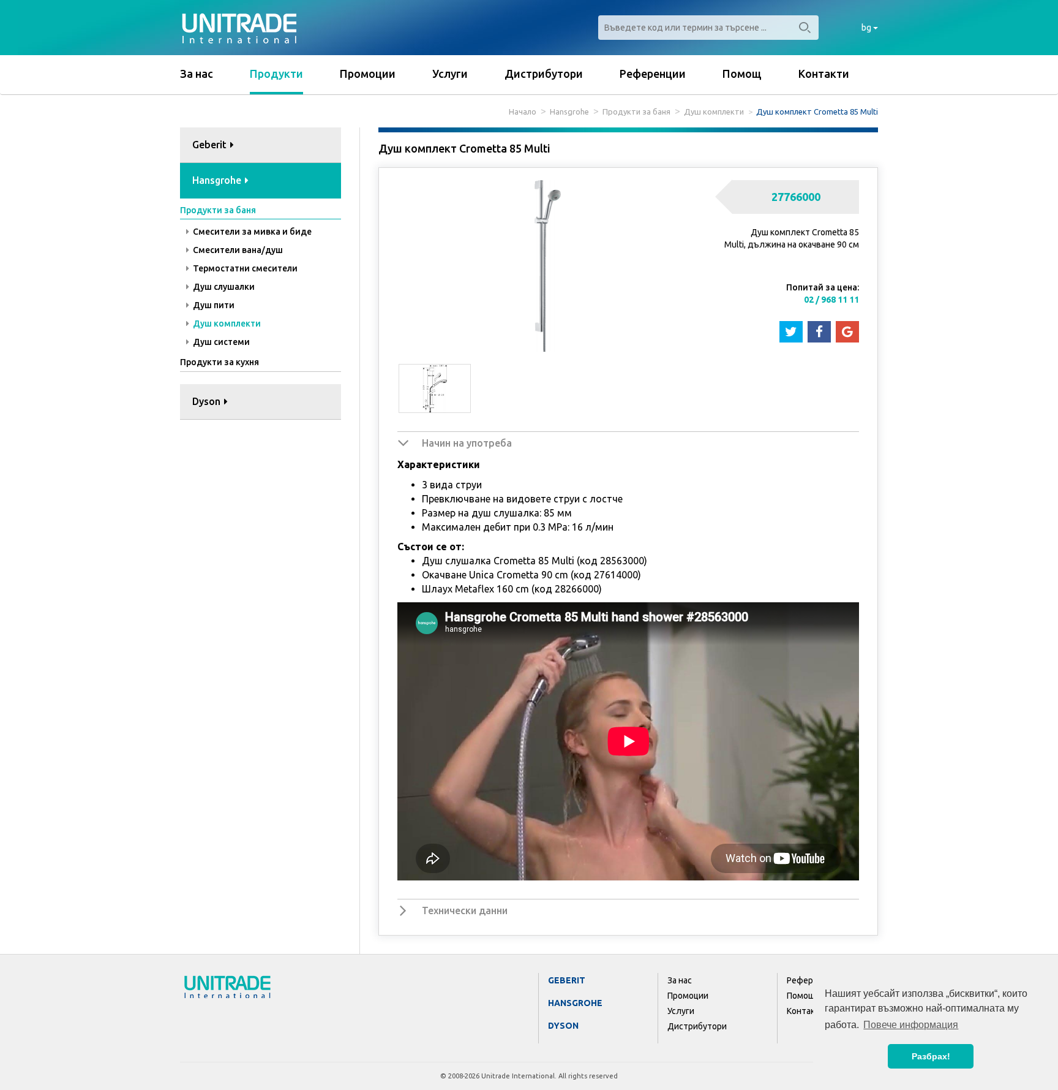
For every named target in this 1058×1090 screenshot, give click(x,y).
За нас (196, 73)
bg (867, 27)
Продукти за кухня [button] (219, 362)
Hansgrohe (569, 111)
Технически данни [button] (465, 910)
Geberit (566, 980)
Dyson (563, 1026)
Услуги (450, 73)
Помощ (742, 73)
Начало (522, 111)
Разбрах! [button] (931, 1056)
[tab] (260, 145)
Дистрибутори (544, 73)
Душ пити (212, 305)
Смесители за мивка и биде (251, 232)
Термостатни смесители (244, 268)
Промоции (368, 73)
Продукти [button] (276, 73)
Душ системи (220, 342)
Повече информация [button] (910, 1025)
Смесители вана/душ (237, 250)
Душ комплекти (714, 111)
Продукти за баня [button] (218, 210)
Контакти (823, 73)
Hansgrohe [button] (218, 180)
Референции (653, 73)
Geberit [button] (210, 144)
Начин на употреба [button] (467, 442)
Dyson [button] (207, 401)
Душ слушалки (223, 287)
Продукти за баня (636, 111)
